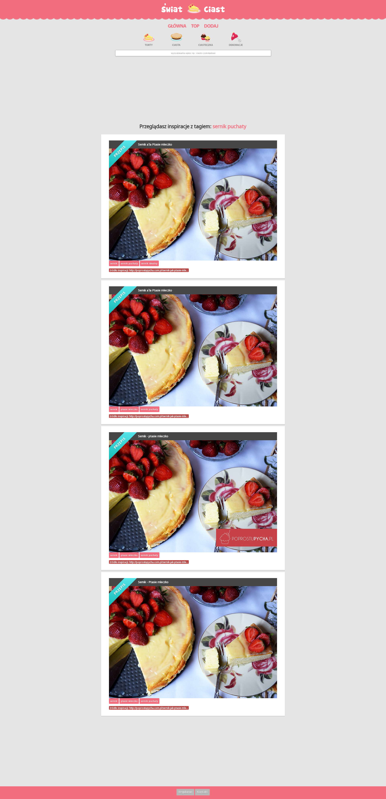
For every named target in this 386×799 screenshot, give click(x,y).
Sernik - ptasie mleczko (153, 436)
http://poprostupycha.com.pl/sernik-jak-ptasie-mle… (158, 270)
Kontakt (202, 792)
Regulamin (185, 792)
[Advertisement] (193, 88)
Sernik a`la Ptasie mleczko (155, 144)
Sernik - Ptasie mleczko (153, 582)
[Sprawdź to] (195, 25)
